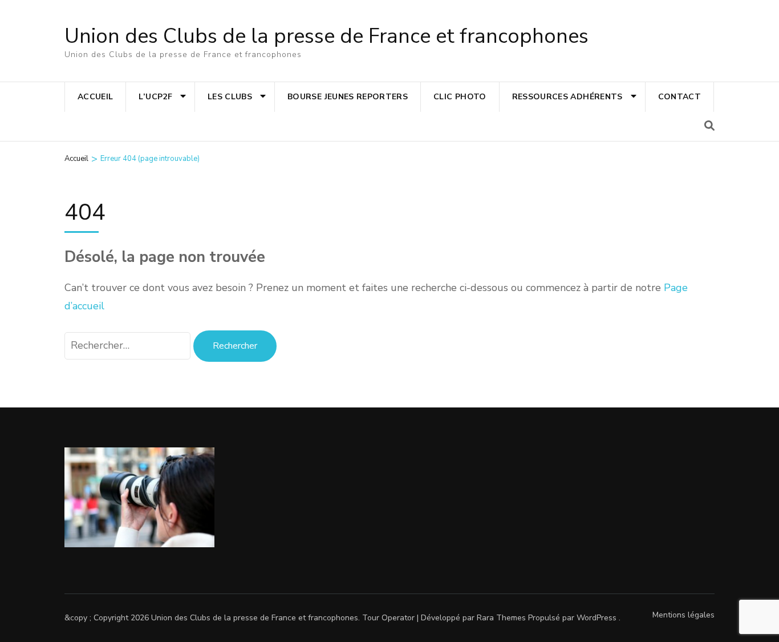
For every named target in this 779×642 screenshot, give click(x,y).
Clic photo (459, 96)
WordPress (596, 617)
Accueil (95, 96)
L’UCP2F (155, 96)
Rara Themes (501, 617)
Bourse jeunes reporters (347, 96)
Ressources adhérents (567, 96)
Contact (679, 96)
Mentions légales (683, 614)
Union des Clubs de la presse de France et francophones (326, 36)
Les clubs (230, 96)
